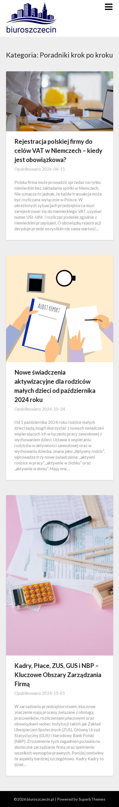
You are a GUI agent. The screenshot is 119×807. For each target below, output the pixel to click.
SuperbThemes (92, 799)
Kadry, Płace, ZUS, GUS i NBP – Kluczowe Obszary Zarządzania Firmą (57, 675)
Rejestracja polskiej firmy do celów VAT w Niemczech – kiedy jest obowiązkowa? (58, 150)
